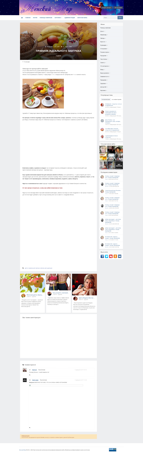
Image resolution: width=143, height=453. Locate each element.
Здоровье (103, 83)
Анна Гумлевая (110, 153)
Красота (102, 41)
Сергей (101, 160)
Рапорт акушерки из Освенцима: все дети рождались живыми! (110, 112)
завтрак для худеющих (46, 268)
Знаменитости (104, 76)
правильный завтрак (34, 268)
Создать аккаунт (106, 7)
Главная (27, 17)
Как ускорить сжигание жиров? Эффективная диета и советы (61, 293)
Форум (35, 17)
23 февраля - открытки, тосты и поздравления (113, 104)
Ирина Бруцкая (118, 153)
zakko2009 (110, 168)
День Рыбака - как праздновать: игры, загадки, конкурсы (112, 121)
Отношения (103, 48)
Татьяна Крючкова (118, 161)
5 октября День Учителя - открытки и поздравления (112, 129)
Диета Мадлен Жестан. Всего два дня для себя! (87, 298)
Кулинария (103, 45)
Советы (102, 62)
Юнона (102, 168)
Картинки (58, 17)
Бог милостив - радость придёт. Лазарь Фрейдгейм (112, 237)
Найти (120, 17)
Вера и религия (104, 73)
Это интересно (104, 66)
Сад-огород (103, 59)
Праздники (103, 80)
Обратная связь (82, 17)
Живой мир (103, 34)
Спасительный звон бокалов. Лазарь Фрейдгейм (113, 191)
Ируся (109, 160)
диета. (26, 268)
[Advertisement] (58, 144)
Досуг (102, 31)
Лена (101, 152)
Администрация (69, 17)
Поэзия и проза (104, 52)
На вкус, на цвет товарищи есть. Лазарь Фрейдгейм (112, 176)
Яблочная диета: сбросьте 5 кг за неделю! (35, 295)
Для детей (103, 87)
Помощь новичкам (46, 17)
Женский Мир (22, 450)
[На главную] (28, 7)
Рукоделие (103, 55)
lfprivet (106, 186)
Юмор (102, 69)
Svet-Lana (35, 380)
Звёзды (102, 38)
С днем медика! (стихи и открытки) (111, 136)
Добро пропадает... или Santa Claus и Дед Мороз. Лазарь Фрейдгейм (113, 221)
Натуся (34, 370)
